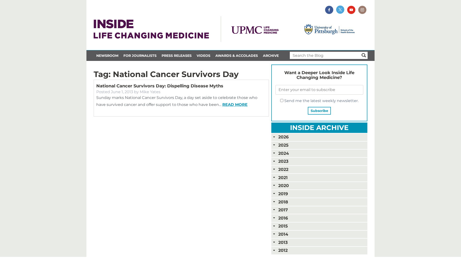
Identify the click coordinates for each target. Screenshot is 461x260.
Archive (271, 55)
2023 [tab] (283, 161)
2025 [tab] (283, 145)
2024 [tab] (283, 153)
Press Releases (177, 55)
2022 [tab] (283, 169)
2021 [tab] (283, 177)
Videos (203, 55)
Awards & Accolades (236, 55)
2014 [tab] (283, 234)
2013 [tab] (283, 242)
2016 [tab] (283, 218)
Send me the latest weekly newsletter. (320, 100)
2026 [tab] (283, 136)
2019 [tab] (283, 193)
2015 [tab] (283, 225)
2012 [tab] (283, 250)
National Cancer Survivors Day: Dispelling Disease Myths (159, 86)
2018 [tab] (283, 201)
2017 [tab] (283, 209)
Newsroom (107, 55)
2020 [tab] (283, 185)
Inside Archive (319, 128)
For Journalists (140, 55)
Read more (235, 104)
